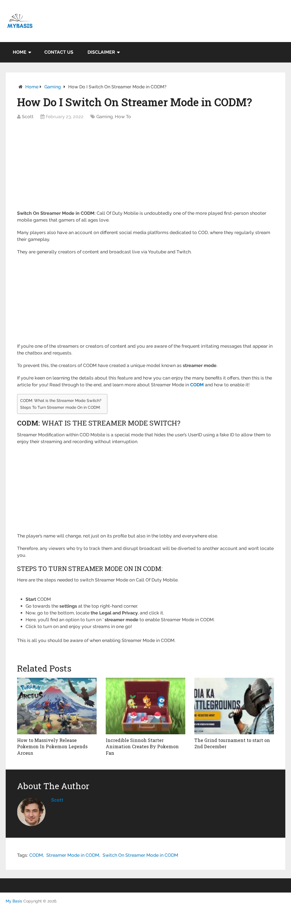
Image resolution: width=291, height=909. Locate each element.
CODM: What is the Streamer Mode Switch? (60, 400)
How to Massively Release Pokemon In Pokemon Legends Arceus (52, 746)
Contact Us (58, 52)
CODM (36, 855)
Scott (28, 116)
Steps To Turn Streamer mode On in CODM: (60, 407)
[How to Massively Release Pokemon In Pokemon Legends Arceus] (57, 706)
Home (19, 52)
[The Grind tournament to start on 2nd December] (234, 706)
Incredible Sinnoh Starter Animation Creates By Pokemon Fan (142, 746)
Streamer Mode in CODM (72, 855)
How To (123, 116)
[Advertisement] (145, 168)
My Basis (14, 901)
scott (57, 800)
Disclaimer (101, 52)
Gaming (52, 86)
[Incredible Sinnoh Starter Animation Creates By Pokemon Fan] (145, 706)
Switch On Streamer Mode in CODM (140, 855)
